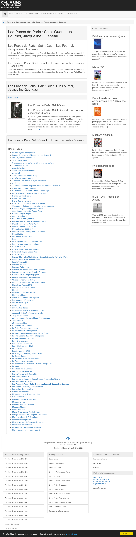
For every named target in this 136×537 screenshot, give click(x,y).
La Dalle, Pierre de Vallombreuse (25, 328)
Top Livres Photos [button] (31, 13)
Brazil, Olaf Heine (19, 198)
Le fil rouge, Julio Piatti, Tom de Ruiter (27, 353)
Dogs (14, 239)
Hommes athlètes (19, 295)
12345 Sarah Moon (19, 160)
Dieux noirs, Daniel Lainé (22, 236)
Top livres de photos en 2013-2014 (16, 507)
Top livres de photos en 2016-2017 (16, 494)
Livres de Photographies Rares (59, 472)
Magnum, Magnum (19, 407)
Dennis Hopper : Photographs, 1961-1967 (28, 231)
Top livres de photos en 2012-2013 (16, 511)
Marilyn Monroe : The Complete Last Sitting (29, 414)
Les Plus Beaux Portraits (22, 381)
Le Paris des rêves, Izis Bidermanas (26, 358)
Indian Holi (16, 305)
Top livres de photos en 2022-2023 (16, 472)
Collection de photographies (23, 218)
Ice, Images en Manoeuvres (23, 300)
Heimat (15, 290)
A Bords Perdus (18, 168)
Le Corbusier (17, 348)
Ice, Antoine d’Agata (20, 302)
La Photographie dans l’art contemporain (28, 335)
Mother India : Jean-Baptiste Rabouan (27, 427)
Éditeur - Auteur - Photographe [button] (51, 13)
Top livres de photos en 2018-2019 (16, 485)
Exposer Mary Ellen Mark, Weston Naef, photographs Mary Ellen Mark (39, 257)
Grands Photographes (56, 463)
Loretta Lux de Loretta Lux (22, 389)
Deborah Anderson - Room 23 (24, 226)
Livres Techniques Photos (58, 507)
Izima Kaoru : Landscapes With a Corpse (28, 310)
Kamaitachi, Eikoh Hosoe (22, 325)
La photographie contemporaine (24, 330)
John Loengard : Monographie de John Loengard (31, 318)
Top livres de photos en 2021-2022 (16, 476)
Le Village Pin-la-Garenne (22, 368)
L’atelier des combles (20, 391)
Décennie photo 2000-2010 (22, 229)
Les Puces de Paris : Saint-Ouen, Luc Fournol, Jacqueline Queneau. (40, 384)
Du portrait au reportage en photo (25, 244)
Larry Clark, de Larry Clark (22, 346)
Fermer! (126, 533)
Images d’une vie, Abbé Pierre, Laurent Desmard (31, 155)
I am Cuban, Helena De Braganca (25, 297)
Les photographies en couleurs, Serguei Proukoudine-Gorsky (36, 379)
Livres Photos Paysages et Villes (60, 502)
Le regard (16, 366)
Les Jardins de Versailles (22, 371)
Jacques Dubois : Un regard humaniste (27, 313)
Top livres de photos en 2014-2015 (16, 502)
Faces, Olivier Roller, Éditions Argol (26, 259)
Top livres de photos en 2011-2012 (16, 515)
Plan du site (97, 463)
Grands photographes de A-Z (23, 279)
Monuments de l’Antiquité (22, 424)
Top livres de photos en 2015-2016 (16, 498)
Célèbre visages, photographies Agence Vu (29, 208)
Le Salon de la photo (100, 479)
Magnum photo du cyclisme (23, 404)
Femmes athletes (19, 264)
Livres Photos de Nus (56, 489)
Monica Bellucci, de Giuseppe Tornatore (27, 422)
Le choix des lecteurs (12, 524)
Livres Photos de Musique (58, 485)
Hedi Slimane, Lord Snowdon (23, 287)
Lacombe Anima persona (22, 343)
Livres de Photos (54, 476)
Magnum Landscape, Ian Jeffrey (24, 399)
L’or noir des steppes (20, 396)
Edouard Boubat (18, 246)
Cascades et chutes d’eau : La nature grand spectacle (33, 206)
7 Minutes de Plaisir (20, 165)
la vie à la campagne (20, 341)
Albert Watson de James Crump (24, 175)
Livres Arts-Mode (55, 467)
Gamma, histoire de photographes (25, 274)
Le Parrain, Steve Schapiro (22, 361)
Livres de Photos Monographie (59, 481)
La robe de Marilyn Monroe (22, 338)
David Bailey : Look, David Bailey (25, 223)
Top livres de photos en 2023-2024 (16, 467)
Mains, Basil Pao (18, 409)
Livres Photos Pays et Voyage (59, 498)
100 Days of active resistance (23, 157)
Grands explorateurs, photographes (26, 277)
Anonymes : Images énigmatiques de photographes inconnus (36, 185)
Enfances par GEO (19, 254)
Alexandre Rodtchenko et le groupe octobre (29, 180)
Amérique (16, 183)
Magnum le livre (18, 402)
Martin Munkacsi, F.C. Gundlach (25, 417)
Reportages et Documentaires (59, 511)
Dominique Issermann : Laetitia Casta (27, 241)
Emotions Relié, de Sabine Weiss (25, 251)
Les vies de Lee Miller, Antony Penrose (27, 386)
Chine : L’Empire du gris (21, 213)
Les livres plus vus (11, 528)
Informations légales (100, 459)
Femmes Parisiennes (20, 267)
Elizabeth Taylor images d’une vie (25, 249)
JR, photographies (19, 323)
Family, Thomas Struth (21, 262)
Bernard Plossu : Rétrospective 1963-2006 (28, 193)
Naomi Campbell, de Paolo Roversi (26, 430)
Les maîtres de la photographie (24, 374)
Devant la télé (17, 234)
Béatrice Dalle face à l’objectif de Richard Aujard (31, 190)
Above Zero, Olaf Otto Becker (24, 170)
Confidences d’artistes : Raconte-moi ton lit (29, 221)
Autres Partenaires (99, 488)
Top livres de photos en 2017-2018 (16, 489)
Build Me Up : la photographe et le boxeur (28, 203)
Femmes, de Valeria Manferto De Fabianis (28, 269)
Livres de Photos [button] (15, 13)
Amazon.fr (97, 477)
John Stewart (17, 320)
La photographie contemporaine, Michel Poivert (30, 333)
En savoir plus (71, 533)
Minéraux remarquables (21, 419)
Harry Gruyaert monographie (23, 152)
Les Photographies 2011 (21, 376)
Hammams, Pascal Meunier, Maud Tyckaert (29, 282)
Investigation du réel (20, 307)
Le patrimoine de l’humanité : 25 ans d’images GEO (32, 363)
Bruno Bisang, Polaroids (21, 201)
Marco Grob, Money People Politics (26, 412)
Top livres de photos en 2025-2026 (16, 459)
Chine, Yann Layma (20, 216)
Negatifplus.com (99, 484)
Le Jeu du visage (19, 356)
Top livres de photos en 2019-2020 (16, 481)
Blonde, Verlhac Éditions (21, 195)
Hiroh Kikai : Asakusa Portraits (24, 292)
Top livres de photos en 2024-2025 (16, 463)
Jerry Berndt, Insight (20, 315)
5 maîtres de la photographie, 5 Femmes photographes (33, 163)
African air (16, 173)
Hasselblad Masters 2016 (22, 285)
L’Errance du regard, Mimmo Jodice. (26, 394)
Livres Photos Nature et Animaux (60, 494)
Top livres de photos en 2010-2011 (16, 520)
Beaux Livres (13, 97)
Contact (96, 467)
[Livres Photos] (10, 5)
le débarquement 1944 (21, 351)
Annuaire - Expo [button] (72, 13)
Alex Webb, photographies (22, 178)
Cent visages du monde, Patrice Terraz (27, 211)
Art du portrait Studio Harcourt (24, 188)
